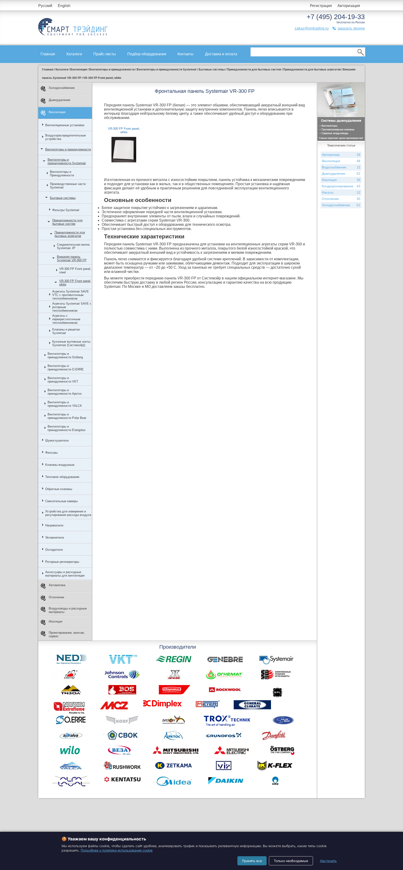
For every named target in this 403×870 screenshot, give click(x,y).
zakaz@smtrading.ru (312, 28)
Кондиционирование (341, 186)
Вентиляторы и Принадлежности (62, 173)
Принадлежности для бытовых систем (67, 222)
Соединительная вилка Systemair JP (73, 246)
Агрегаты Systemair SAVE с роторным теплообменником (71, 307)
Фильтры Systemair (65, 210)
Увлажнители (54, 537)
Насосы (341, 192)
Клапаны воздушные (59, 464)
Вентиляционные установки (64, 125)
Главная (48, 54)
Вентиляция (57, 112)
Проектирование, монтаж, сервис (67, 634)
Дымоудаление (59, 100)
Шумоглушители (57, 440)
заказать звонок (351, 28)
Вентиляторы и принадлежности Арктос (65, 391)
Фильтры (51, 452)
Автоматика (57, 585)
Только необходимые (291, 861)
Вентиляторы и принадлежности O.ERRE (66, 367)
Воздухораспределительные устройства (65, 137)
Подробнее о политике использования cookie (117, 850)
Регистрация (321, 6)
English (64, 6)
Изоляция (55, 621)
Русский (45, 6)
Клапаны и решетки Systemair (66, 331)
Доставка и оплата (221, 54)
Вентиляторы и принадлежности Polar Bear (67, 416)
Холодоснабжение (62, 88)
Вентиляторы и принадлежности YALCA (65, 403)
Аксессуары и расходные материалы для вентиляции (64, 573)
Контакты (185, 54)
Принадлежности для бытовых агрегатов (70, 234)
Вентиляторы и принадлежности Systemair (67, 161)
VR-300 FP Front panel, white (75, 282)
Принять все (252, 861)
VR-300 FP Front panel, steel (75, 270)
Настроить (328, 861)
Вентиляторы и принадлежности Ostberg (65, 355)
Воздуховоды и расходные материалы (68, 610)
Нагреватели (54, 525)
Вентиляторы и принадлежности (68, 149)
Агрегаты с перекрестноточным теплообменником (66, 319)
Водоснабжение (341, 167)
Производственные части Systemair (68, 185)
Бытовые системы (63, 198)
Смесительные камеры (61, 501)
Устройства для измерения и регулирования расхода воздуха (68, 513)
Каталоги (74, 54)
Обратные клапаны (58, 489)
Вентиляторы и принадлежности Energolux (67, 428)
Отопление (56, 597)
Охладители (54, 549)
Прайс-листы (104, 54)
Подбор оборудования (146, 54)
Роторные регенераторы (62, 562)
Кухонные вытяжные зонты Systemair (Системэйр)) (71, 343)
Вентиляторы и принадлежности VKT (63, 379)
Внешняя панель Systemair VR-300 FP (72, 258)
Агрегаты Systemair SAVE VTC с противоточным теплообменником (70, 295)
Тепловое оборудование (62, 477)
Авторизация (348, 6)
